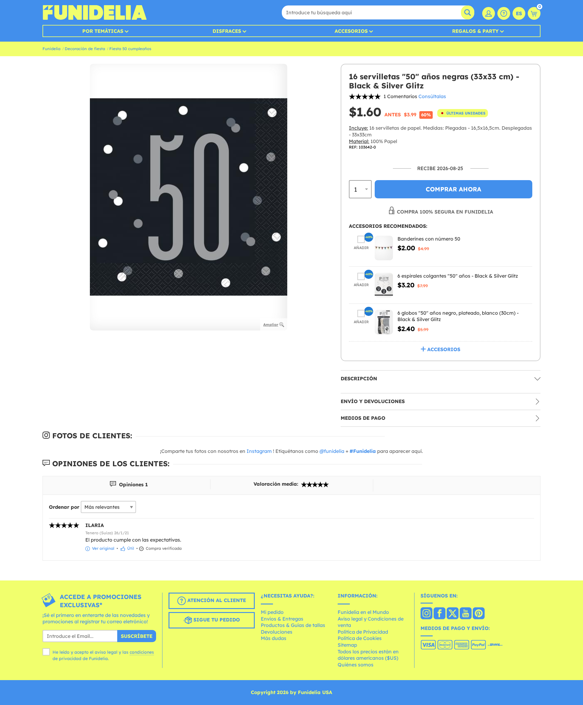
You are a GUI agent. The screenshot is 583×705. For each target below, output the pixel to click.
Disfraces (227, 31)
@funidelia (331, 451)
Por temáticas (102, 31)
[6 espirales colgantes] (384, 285)
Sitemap (347, 645)
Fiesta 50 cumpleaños (130, 48)
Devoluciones (276, 632)
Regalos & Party (475, 31)
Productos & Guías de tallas (293, 625)
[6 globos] (384, 322)
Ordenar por (64, 507)
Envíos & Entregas (282, 619)
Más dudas (273, 638)
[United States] (426, 614)
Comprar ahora (453, 189)
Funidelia (51, 48)
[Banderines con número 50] (384, 248)
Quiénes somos (355, 665)
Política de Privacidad (363, 632)
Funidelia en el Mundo (363, 612)
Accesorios (351, 31)
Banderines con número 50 (428, 239)
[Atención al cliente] (503, 13)
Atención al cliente (216, 600)
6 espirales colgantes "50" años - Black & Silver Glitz (457, 276)
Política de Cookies (360, 638)
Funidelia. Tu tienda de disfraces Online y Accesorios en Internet (95, 12)
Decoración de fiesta (85, 48)
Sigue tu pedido (216, 620)
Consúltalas (432, 96)
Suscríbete (136, 636)
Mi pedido (272, 612)
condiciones (142, 652)
